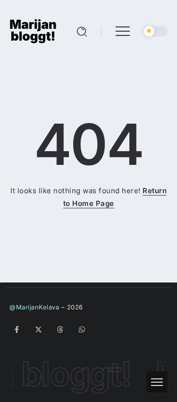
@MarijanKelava (34, 307)
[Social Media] (16, 329)
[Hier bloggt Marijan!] (33, 30)
